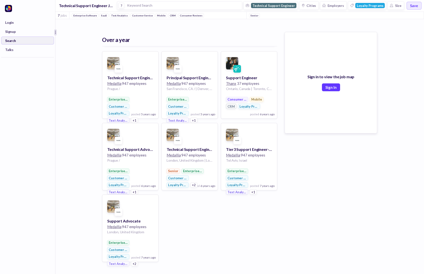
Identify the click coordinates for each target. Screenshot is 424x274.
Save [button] (414, 5)
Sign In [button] (331, 87)
